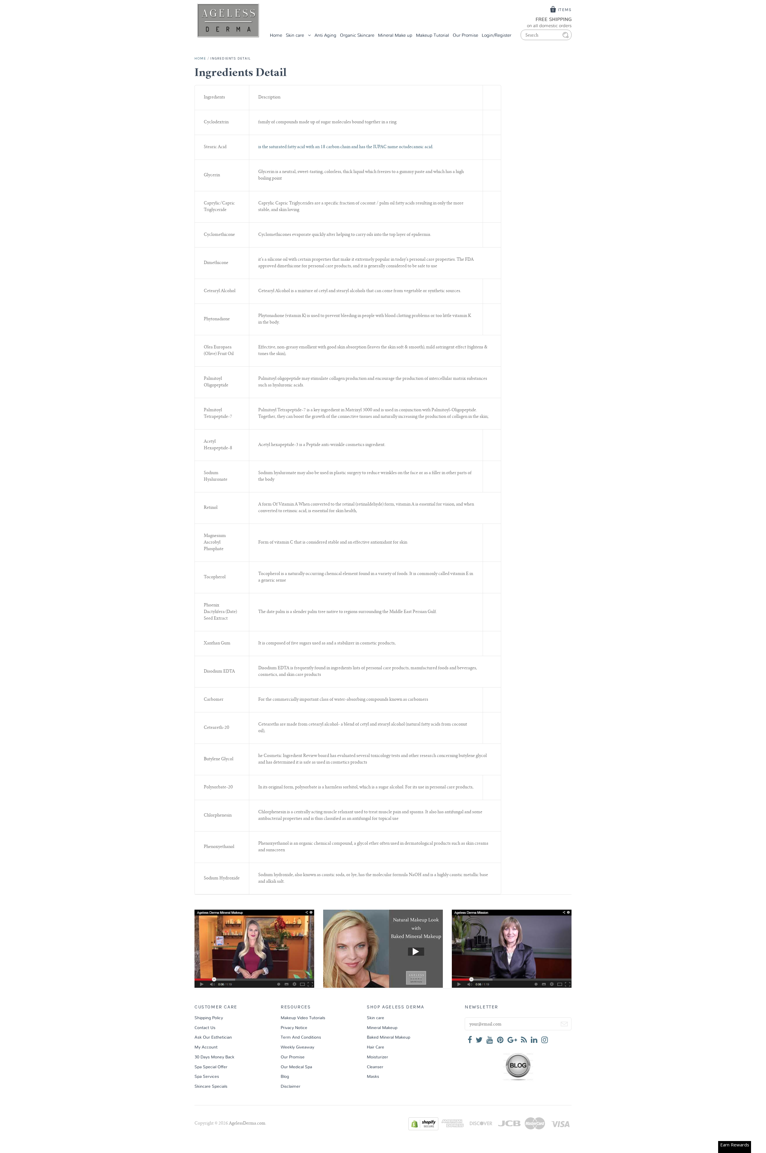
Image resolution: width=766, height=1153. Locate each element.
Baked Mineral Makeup (388, 1037)
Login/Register (496, 35)
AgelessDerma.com (247, 1124)
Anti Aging (325, 35)
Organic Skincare (357, 35)
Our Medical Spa (296, 1067)
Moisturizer (377, 1057)
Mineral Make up (395, 35)
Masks (373, 1077)
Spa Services (206, 1077)
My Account (206, 1047)
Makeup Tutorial (432, 35)
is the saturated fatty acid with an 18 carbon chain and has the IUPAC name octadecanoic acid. (345, 147)
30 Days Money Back (214, 1057)
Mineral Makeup (382, 1028)
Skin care (295, 35)
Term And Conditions (301, 1037)
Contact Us (204, 1028)
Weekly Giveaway (297, 1047)
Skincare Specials (210, 1086)
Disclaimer (290, 1086)
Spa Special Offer (210, 1067)
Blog (285, 1077)
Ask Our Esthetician (213, 1037)
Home (276, 35)
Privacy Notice (294, 1028)
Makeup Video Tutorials (303, 1018)
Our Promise (465, 35)
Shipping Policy (208, 1018)
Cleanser (375, 1067)
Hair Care (375, 1047)
